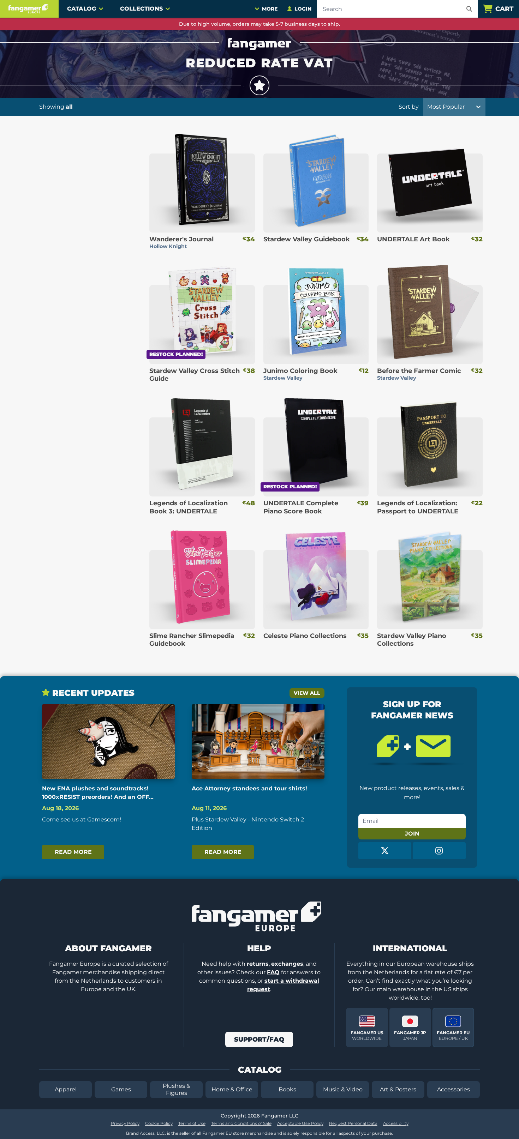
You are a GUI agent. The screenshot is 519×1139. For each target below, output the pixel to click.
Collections (141, 8)
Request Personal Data (353, 1123)
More (270, 9)
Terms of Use (191, 1123)
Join (412, 833)
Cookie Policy (159, 1123)
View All (307, 693)
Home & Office (231, 1089)
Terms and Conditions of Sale (241, 1123)
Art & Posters (398, 1089)
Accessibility (395, 1123)
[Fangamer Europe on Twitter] (384, 850)
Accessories (453, 1089)
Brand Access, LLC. (146, 1133)
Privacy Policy (125, 1123)
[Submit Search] (469, 9)
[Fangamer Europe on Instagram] (439, 850)
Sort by (409, 106)
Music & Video (343, 1089)
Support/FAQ (259, 1039)
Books (287, 1089)
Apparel (66, 1089)
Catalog (81, 8)
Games (121, 1089)
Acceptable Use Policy (300, 1123)
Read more (73, 852)
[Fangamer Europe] (29, 9)
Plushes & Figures (176, 1089)
